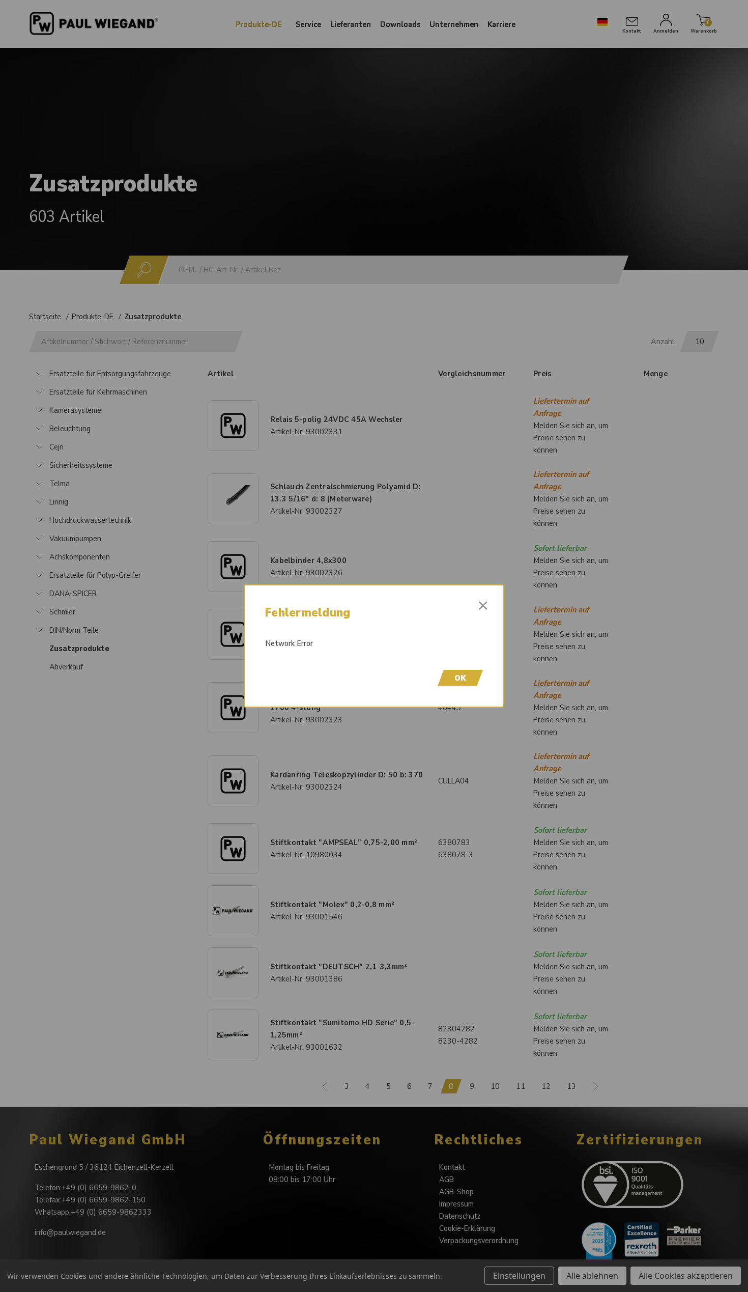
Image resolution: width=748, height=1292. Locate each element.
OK (460, 678)
